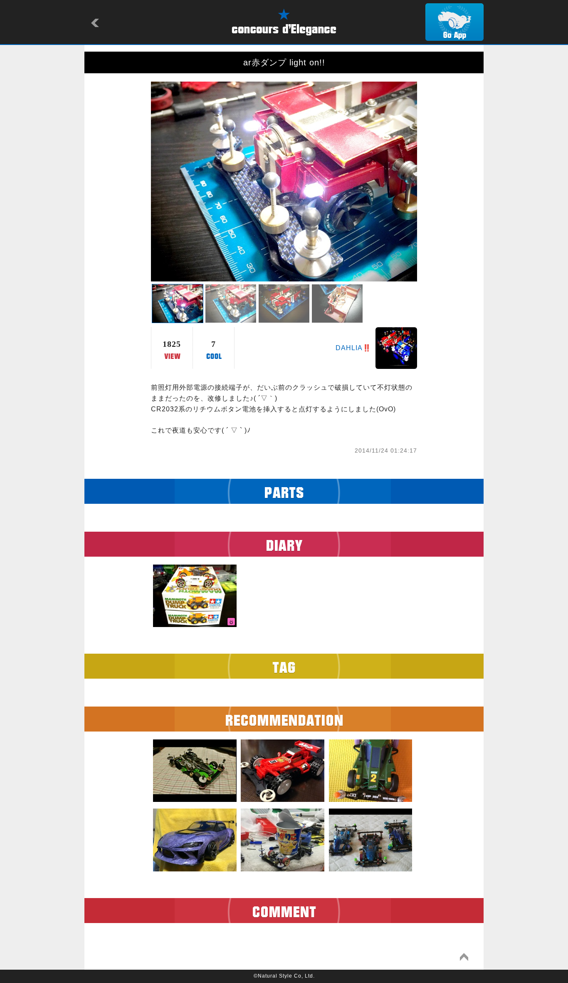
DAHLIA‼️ (353, 347)
